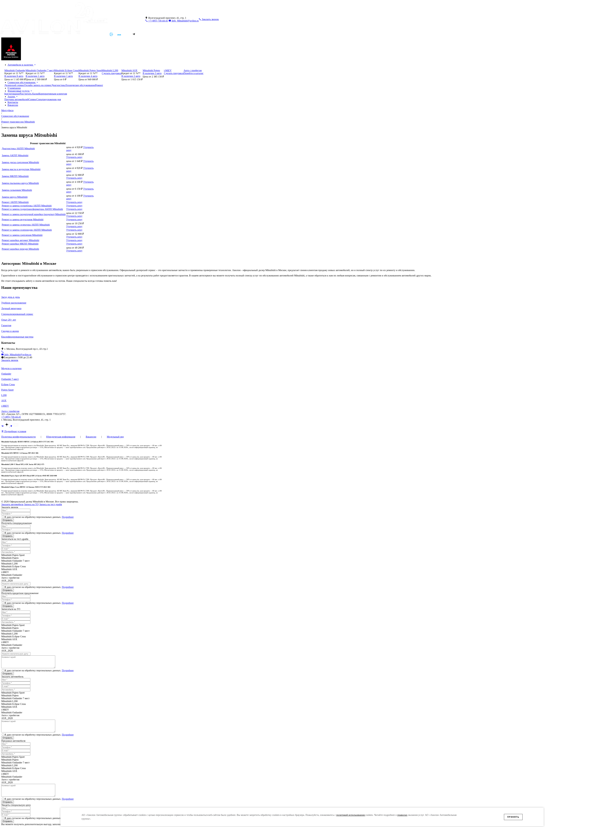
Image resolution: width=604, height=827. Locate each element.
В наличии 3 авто (152, 73)
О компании (14, 88)
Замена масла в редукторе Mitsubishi (21, 169)
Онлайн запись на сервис (37, 85)
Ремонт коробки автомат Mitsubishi (20, 240)
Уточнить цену (74, 157)
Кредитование (12, 93)
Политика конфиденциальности (18, 436)
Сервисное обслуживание (22, 82)
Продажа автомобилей (16, 99)
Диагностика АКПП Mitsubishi (18, 148)
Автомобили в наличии (21, 64)
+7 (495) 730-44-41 (158, 20)
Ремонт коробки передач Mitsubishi (20, 249)
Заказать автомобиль (12, 504)
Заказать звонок (9, 360)
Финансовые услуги (19, 91)
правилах (402, 815)
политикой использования (350, 815)
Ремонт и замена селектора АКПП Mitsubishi (26, 224)
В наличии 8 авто (13, 76)
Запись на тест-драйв (50, 504)
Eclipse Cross (8, 384)
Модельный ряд (115, 436)
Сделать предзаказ (111, 73)
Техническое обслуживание (80, 85)
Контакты (13, 102)
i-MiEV (5, 406)
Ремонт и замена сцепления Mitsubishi (22, 235)
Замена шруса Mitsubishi (15, 197)
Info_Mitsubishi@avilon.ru (185, 20)
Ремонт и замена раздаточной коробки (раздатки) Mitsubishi (34, 214)
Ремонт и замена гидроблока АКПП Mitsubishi (27, 205)
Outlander (6, 373)
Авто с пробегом (10, 411)
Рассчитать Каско (29, 93)
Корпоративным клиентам (53, 93)
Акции (12, 96)
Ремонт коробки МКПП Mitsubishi (20, 243)
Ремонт (99, 85)
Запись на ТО (31, 504)
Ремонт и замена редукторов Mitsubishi (22, 219)
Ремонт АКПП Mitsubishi (15, 202)
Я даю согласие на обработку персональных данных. (39, 517)
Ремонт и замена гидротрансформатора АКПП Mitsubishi (32, 209)
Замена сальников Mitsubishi (17, 190)
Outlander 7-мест (10, 379)
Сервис (32, 99)
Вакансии (13, 105)
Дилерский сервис (14, 85)
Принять (513, 817)
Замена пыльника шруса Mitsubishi (20, 183)
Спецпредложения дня (48, 99)
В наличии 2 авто (130, 76)
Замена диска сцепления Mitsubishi (20, 162)
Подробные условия (15, 431)
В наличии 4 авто (87, 76)
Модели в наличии (11, 368)
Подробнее (68, 517)
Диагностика (58, 85)
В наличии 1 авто (35, 76)
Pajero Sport (7, 389)
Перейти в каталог (194, 73)
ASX (3, 400)
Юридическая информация (60, 436)
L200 (4, 395)
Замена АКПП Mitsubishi (15, 155)
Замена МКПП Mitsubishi (15, 176)
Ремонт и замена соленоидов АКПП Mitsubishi (27, 230)
